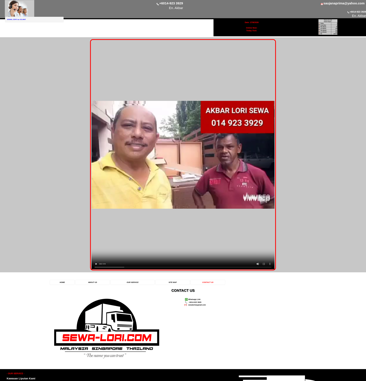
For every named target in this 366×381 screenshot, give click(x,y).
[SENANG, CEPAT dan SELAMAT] (19, 8)
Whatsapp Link (194, 299)
